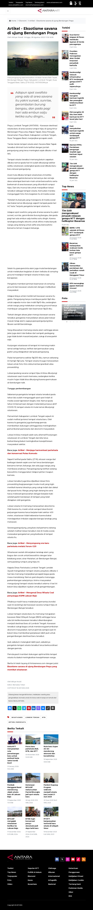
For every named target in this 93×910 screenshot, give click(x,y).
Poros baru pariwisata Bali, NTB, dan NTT (32, 749)
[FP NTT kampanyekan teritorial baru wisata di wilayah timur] (51, 811)
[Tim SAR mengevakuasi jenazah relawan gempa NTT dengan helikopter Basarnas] (65, 167)
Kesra (30, 880)
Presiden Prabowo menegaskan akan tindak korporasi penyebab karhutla (75, 58)
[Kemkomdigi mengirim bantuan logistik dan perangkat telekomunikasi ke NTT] (65, 97)
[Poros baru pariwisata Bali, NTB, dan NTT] (33, 739)
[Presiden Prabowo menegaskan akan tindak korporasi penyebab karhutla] (65, 54)
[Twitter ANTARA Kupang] (75, 2)
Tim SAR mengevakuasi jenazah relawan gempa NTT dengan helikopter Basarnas (77, 171)
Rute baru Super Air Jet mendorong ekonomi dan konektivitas (51, 751)
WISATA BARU (17, 717)
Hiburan (51, 872)
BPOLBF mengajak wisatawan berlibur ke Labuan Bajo (12, 823)
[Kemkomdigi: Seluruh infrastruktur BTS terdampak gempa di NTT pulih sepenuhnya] (65, 75)
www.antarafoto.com (16, 5)
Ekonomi (23, 21)
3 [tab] (74, 322)
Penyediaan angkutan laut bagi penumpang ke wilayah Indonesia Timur (73, 307)
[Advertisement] (32, 248)
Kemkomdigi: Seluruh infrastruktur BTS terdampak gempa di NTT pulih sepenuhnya (76, 79)
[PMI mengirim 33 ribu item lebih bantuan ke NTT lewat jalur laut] (65, 115)
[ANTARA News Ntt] (48, 11)
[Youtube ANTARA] (71, 4)
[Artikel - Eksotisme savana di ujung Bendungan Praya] (74, 200)
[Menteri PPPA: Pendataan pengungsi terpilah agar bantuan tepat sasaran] (65, 148)
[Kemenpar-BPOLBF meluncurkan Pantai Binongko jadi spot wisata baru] (33, 778)
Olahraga (52, 868)
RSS (70, 896)
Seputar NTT (33, 868)
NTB (43, 717)
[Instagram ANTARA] (80, 2)
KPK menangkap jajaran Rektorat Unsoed (77, 285)
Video (9, 884)
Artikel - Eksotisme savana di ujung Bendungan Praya (51, 21)
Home (14, 21)
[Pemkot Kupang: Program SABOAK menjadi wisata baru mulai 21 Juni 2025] (51, 778)
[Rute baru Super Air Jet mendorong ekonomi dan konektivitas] (51, 739)
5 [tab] (80, 322)
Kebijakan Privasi (76, 876)
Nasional (52, 884)
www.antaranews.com (54, 2)
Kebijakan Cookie (76, 880)
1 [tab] (67, 322)
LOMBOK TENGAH (32, 717)
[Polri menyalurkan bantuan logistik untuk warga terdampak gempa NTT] (65, 129)
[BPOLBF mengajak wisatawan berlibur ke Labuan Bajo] (14, 811)
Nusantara (32, 884)
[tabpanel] (74, 312)
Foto (64, 298)
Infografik (52, 880)
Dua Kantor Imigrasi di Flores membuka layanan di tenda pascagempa (77, 39)
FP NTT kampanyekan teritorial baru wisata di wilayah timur (51, 823)
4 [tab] (77, 322)
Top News (28, 2)
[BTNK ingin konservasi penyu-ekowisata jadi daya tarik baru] (33, 811)
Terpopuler (19, 2)
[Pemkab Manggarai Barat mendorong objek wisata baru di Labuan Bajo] (14, 778)
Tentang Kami (39, 2)
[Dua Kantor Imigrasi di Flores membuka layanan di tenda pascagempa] (65, 38)
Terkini (11, 2)
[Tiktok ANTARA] (76, 4)
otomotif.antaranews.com (35, 5)
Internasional (54, 876)
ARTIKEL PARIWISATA (17, 722)
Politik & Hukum (35, 872)
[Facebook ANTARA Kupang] (71, 2)
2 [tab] (70, 322)
